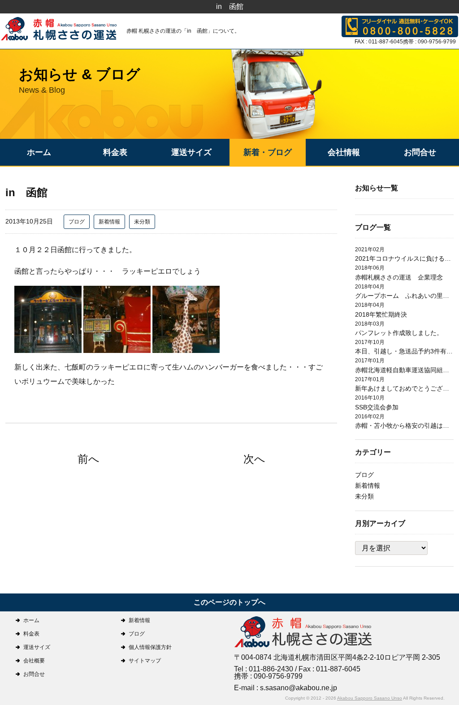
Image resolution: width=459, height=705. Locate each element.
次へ (254, 459)
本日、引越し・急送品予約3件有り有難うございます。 (404, 351)
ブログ (77, 222)
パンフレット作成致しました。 (399, 332)
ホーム (39, 152)
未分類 (142, 222)
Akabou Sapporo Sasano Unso (369, 698)
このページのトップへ (229, 602)
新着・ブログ (267, 152)
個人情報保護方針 (150, 647)
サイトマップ (145, 661)
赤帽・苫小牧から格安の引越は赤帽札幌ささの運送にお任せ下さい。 (404, 425)
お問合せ (420, 152)
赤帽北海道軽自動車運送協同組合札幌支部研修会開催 (404, 370)
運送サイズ (191, 152)
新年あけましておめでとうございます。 (404, 388)
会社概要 (34, 661)
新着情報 (109, 222)
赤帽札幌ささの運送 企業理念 (399, 277)
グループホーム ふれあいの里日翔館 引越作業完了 (404, 295)
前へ (89, 459)
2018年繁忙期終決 (381, 314)
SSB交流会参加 (376, 407)
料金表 (115, 152)
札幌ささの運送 (303, 632)
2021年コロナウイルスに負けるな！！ (404, 258)
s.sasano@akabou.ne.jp (298, 688)
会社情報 (344, 152)
